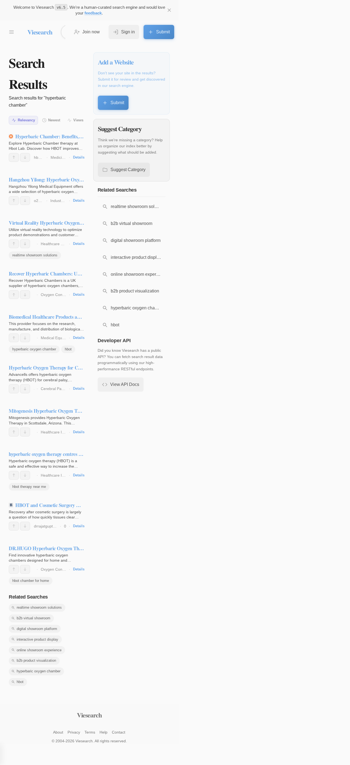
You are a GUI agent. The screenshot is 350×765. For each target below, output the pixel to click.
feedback (93, 13)
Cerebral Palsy (53, 388)
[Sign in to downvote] (25, 157)
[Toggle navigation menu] (11, 32)
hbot (68, 349)
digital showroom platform (37, 629)
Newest (54, 120)
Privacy (74, 732)
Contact (118, 732)
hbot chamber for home (30, 581)
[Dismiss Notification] (169, 10)
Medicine (58, 157)
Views (78, 120)
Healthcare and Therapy (62, 244)
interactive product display (37, 639)
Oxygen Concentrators (60, 294)
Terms (89, 732)
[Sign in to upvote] (14, 157)
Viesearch (39, 32)
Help (103, 732)
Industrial (58, 200)
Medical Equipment (57, 338)
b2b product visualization (36, 660)
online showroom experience (39, 650)
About (58, 732)
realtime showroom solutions (34, 255)
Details (78, 157)
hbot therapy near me (29, 487)
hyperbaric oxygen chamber (34, 349)
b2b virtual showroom (33, 618)
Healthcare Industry (58, 432)
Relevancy (26, 120)
